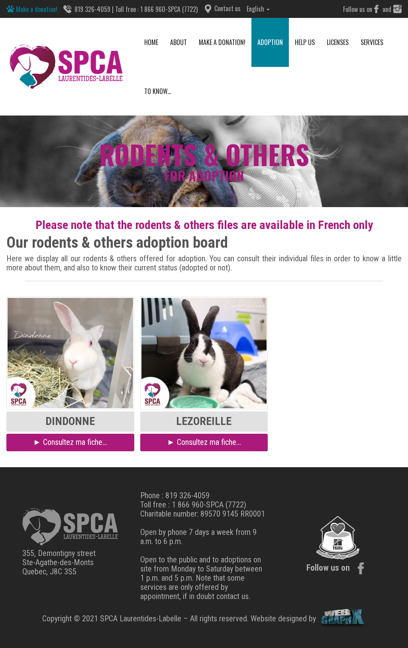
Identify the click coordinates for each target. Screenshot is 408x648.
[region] (204, 161)
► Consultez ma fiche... (70, 442)
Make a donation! (35, 9)
